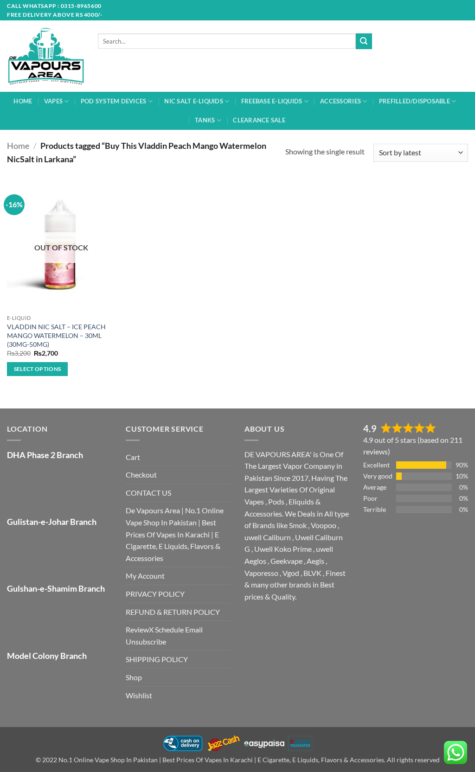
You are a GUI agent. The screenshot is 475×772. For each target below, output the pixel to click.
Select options (37, 369)
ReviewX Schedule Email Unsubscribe (164, 635)
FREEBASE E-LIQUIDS (271, 101)
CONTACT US (148, 492)
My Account (145, 575)
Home (18, 145)
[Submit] (364, 41)
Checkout (141, 474)
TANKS (205, 120)
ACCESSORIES (340, 101)
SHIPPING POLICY (157, 659)
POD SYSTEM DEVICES (114, 101)
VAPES (53, 101)
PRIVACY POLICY (155, 593)
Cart (133, 457)
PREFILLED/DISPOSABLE (414, 101)
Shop (134, 677)
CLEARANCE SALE (259, 120)
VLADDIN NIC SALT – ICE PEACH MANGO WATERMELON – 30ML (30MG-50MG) (56, 335)
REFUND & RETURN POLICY (173, 611)
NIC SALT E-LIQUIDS (193, 101)
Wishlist (139, 695)
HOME (22, 101)
